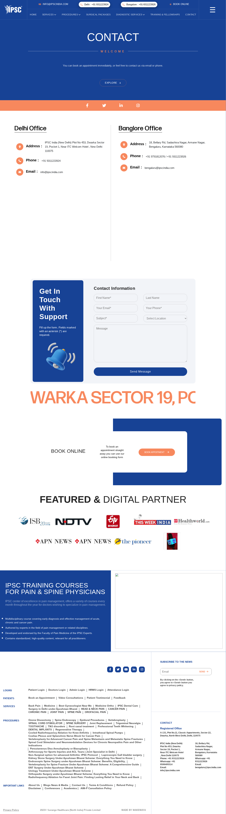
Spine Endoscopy (65, 720)
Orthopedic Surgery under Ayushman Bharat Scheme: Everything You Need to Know (79, 774)
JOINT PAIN (57, 712)
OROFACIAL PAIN (95, 712)
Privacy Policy (11, 810)
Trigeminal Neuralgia (128, 723)
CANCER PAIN (116, 709)
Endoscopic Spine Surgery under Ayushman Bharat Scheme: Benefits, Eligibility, (76, 761)
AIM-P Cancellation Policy (96, 788)
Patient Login (36, 690)
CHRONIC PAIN (37, 712)
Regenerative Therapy (68, 729)
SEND (202, 671)
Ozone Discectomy (39, 720)
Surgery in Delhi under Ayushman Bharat (52, 709)
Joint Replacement (101, 723)
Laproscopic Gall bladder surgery (122, 755)
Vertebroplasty (117, 720)
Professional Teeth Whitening (115, 726)
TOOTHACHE (36, 726)
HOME (33, 14)
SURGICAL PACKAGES (98, 14)
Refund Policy (125, 785)
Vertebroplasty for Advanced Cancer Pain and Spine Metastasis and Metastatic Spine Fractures (85, 739)
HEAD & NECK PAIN (92, 709)
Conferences (52, 788)
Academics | (71, 788)
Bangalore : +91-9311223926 (141, 4)
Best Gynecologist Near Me (75, 705)
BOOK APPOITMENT (154, 452)
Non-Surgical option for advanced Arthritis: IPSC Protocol (63, 755)
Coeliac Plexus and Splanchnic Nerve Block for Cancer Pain (64, 736)
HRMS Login (96, 690)
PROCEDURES (70, 14)
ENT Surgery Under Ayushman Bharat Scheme (56, 767)
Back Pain (34, 705)
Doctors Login (57, 690)
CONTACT (190, 14)
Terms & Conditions (101, 785)
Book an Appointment (41, 698)
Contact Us (78, 785)
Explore (111, 82)
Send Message (140, 371)
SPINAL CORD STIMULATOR (45, 723)
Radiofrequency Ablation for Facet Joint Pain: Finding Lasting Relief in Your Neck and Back (83, 777)
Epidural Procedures (92, 720)
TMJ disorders (56, 726)
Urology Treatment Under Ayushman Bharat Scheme (59, 771)
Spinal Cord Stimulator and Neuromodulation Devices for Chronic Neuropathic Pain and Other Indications (84, 744)
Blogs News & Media (55, 785)
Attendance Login (118, 690)
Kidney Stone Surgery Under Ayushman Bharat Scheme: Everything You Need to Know (80, 758)
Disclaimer (34, 788)
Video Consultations (70, 698)
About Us (34, 785)
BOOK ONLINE (181, 4)
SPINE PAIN (74, 712)
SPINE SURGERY (76, 723)
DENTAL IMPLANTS (40, 729)
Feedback (120, 698)
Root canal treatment (81, 726)
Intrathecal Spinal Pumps (108, 732)
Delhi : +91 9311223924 (96, 4)
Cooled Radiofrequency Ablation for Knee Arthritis (58, 732)
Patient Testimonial (98, 698)
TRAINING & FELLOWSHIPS (165, 14)
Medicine (49, 705)
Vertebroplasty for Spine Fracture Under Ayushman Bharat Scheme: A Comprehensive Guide (83, 764)
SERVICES (48, 14)
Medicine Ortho (104, 705)
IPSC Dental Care (128, 705)
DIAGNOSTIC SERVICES (129, 14)
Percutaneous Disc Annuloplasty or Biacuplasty (59, 748)
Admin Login (77, 690)
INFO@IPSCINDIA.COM (55, 4)
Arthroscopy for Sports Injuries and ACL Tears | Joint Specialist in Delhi (71, 752)
